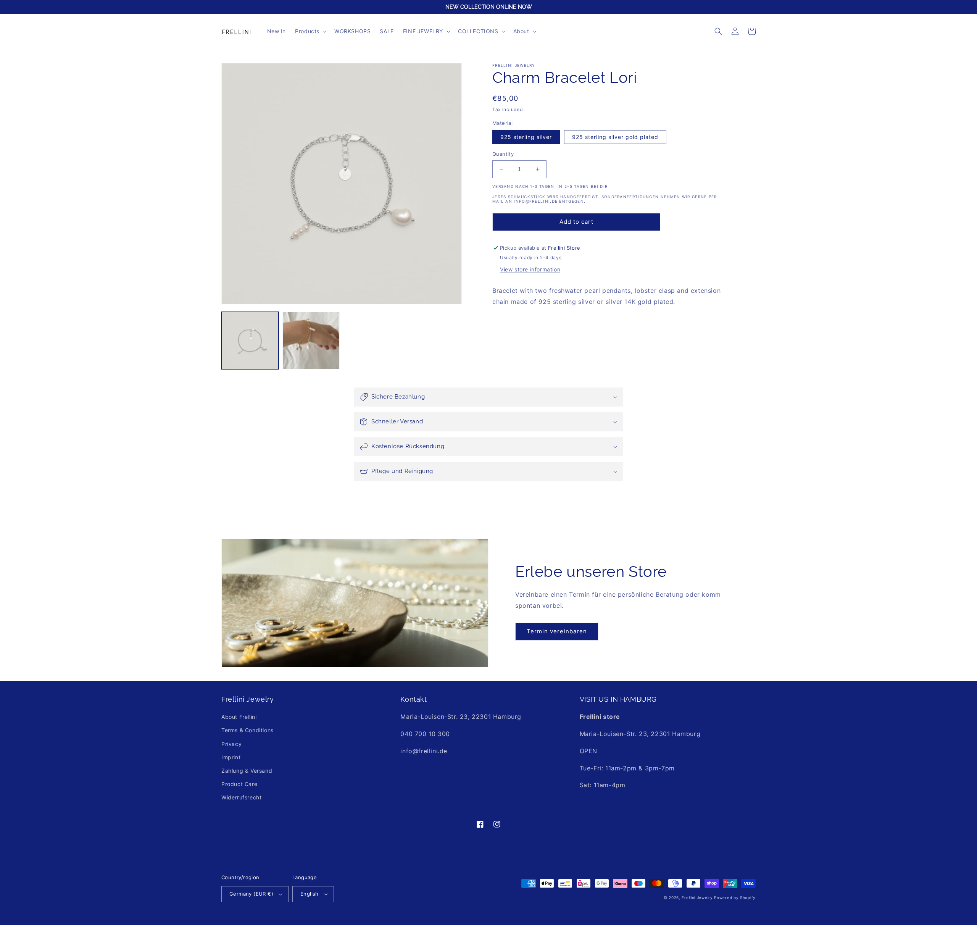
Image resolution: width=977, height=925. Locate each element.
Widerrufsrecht (241, 797)
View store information (530, 269)
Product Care (239, 784)
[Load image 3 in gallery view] (311, 340)
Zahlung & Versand (246, 770)
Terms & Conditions (247, 730)
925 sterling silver (526, 137)
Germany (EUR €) (251, 894)
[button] (310, 31)
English (309, 894)
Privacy (231, 744)
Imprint (230, 757)
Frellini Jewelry (697, 897)
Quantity (503, 154)
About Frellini (238, 717)
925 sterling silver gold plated (615, 137)
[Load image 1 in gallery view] (250, 340)
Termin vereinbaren (557, 631)
